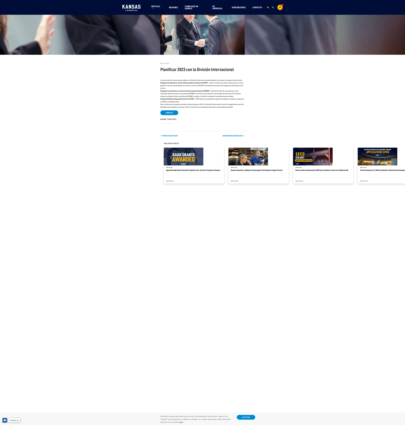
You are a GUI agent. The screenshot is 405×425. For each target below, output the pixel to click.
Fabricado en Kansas (191, 7)
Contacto (257, 7)
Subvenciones (239, 7)
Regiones (173, 7)
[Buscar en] (273, 7)
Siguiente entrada (233, 136)
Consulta (169, 113)
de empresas (217, 7)
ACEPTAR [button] (246, 417)
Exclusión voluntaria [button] (191, 422)
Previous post (170, 136)
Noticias (155, 6)
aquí (181, 422)
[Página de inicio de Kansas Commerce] (131, 7)
